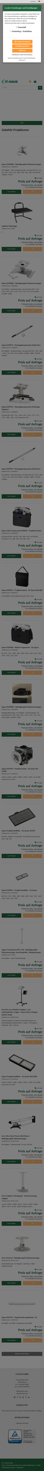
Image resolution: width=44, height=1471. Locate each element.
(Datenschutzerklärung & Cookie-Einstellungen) (20, 23)
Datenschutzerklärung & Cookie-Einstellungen (21, 58)
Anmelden (33, 1)
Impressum (22, 60)
